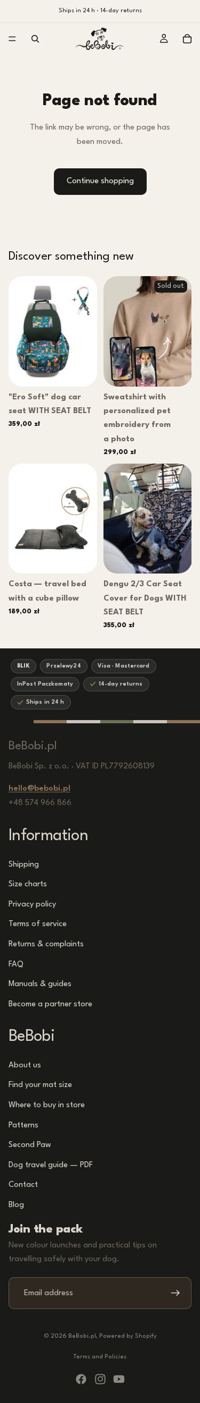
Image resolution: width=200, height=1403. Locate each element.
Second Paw (30, 1146)
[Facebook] (81, 1379)
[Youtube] (119, 1379)
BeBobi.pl (82, 1336)
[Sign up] (175, 1293)
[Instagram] (100, 1379)
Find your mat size (40, 1086)
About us (25, 1066)
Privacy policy (32, 905)
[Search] (35, 38)
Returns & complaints (46, 944)
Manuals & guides (40, 984)
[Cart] (187, 38)
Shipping (24, 865)
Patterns (23, 1126)
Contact (23, 1186)
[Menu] (12, 39)
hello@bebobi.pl (39, 789)
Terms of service (38, 925)
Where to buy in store (47, 1105)
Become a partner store (50, 1004)
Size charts (28, 884)
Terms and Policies (100, 1357)
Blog (16, 1205)
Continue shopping (100, 181)
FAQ (16, 965)
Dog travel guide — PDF (51, 1165)
